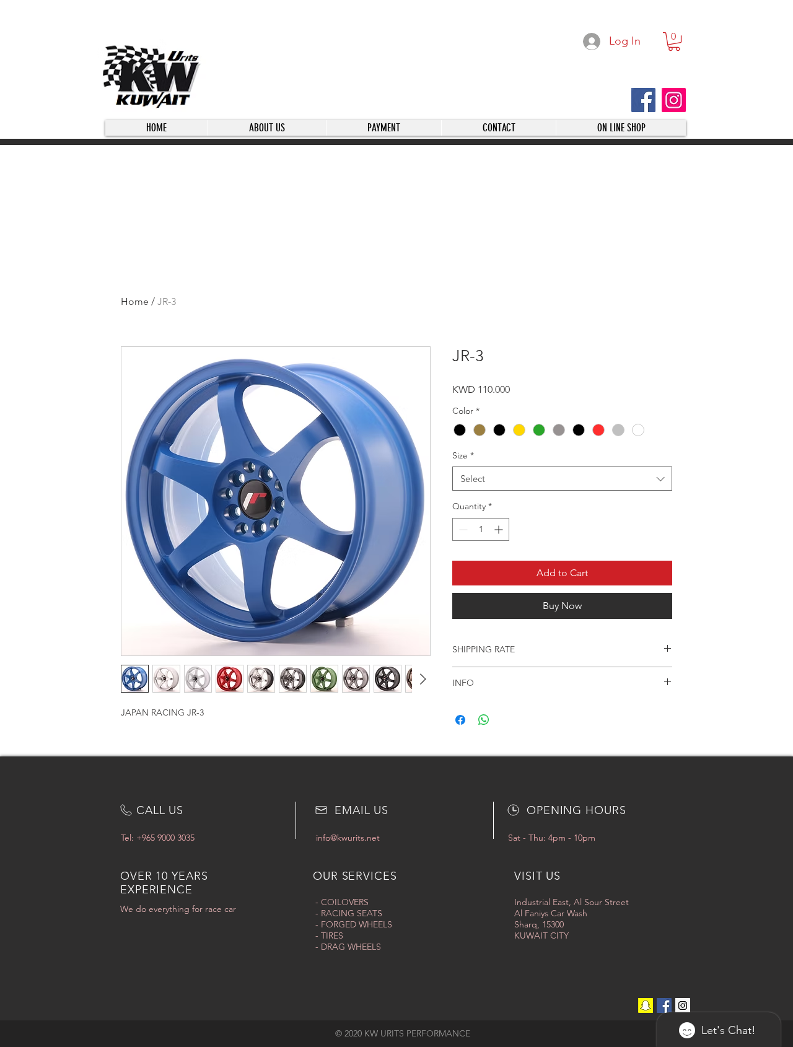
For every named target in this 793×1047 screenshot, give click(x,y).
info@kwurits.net (348, 837)
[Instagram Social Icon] (682, 1005)
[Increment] (499, 529)
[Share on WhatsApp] (483, 719)
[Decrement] (462, 529)
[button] (674, 41)
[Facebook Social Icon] (664, 1005)
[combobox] (562, 479)
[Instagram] (674, 100)
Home (135, 301)
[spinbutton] (481, 529)
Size (463, 455)
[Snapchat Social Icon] (645, 1005)
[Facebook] (643, 100)
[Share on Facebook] (460, 719)
